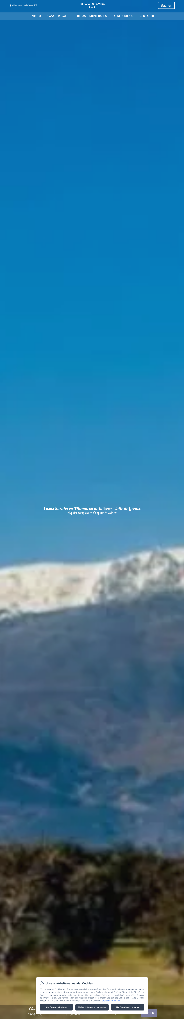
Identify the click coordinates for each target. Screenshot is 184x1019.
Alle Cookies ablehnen (56, 1007)
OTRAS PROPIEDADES (92, 16)
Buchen (166, 5)
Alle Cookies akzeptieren (128, 1007)
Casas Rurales (58, 16)
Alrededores (123, 16)
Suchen (149, 1013)
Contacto (147, 16)
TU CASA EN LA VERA (92, 4)
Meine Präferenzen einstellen (92, 1007)
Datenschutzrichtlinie (110, 1000)
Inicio (35, 16)
